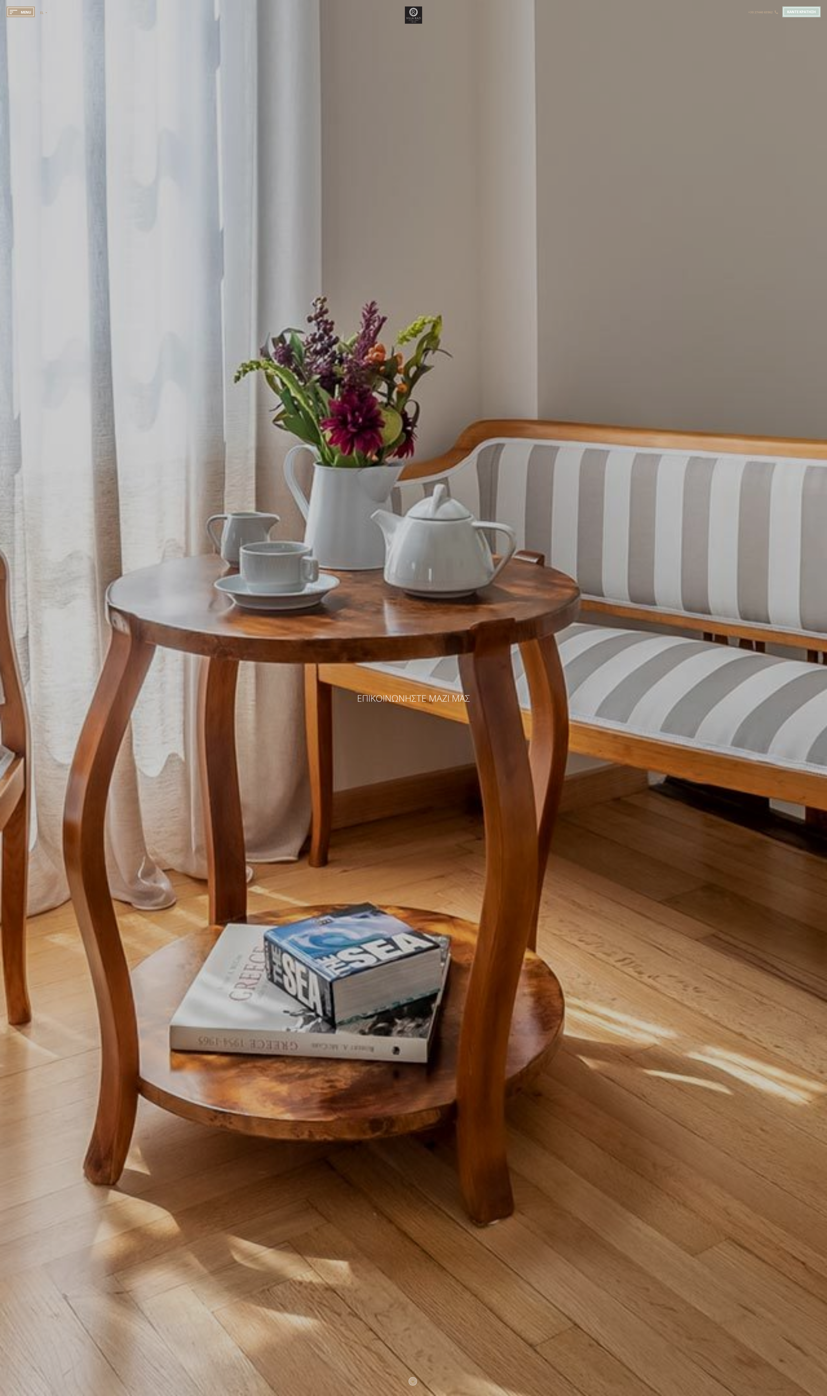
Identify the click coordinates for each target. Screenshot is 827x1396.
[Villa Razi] (413, 22)
